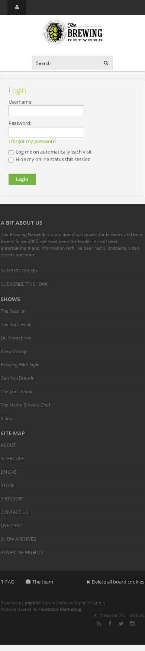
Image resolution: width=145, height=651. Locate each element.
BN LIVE (9, 472)
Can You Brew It (17, 378)
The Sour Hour (16, 324)
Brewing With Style (20, 364)
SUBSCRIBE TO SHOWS (25, 284)
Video (6, 418)
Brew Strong (13, 351)
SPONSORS (12, 499)
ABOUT (8, 445)
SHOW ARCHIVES (18, 539)
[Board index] (72, 32)
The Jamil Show (16, 391)
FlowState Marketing (59, 609)
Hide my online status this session (52, 159)
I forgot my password (32, 141)
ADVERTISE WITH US (22, 552)
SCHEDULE (12, 458)
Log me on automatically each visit (53, 151)
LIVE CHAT (11, 525)
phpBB (31, 603)
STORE (7, 485)
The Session (13, 311)
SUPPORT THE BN (19, 271)
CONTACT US (14, 512)
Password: (20, 123)
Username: (20, 101)
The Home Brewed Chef (25, 405)
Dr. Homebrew (16, 338)
